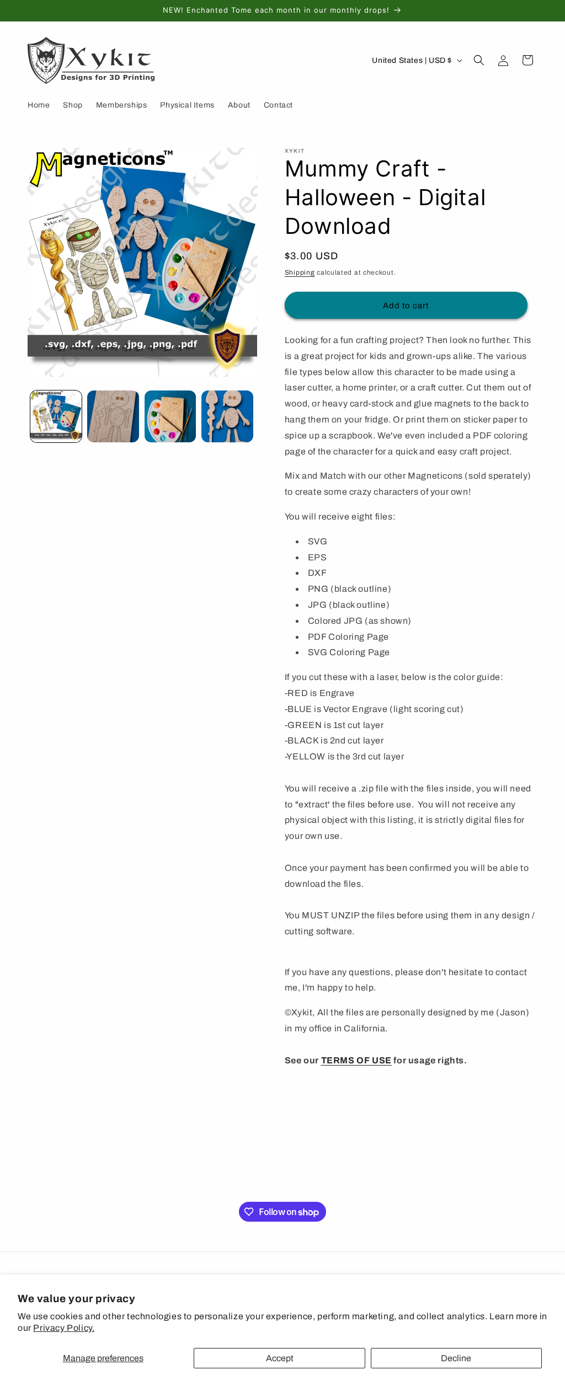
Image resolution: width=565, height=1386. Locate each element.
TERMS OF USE (356, 1060)
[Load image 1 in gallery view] (56, 416)
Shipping (300, 272)
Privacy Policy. (63, 1328)
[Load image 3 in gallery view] (170, 416)
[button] (479, 60)
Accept (280, 1358)
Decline (456, 1358)
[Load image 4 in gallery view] (227, 416)
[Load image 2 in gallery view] (112, 416)
